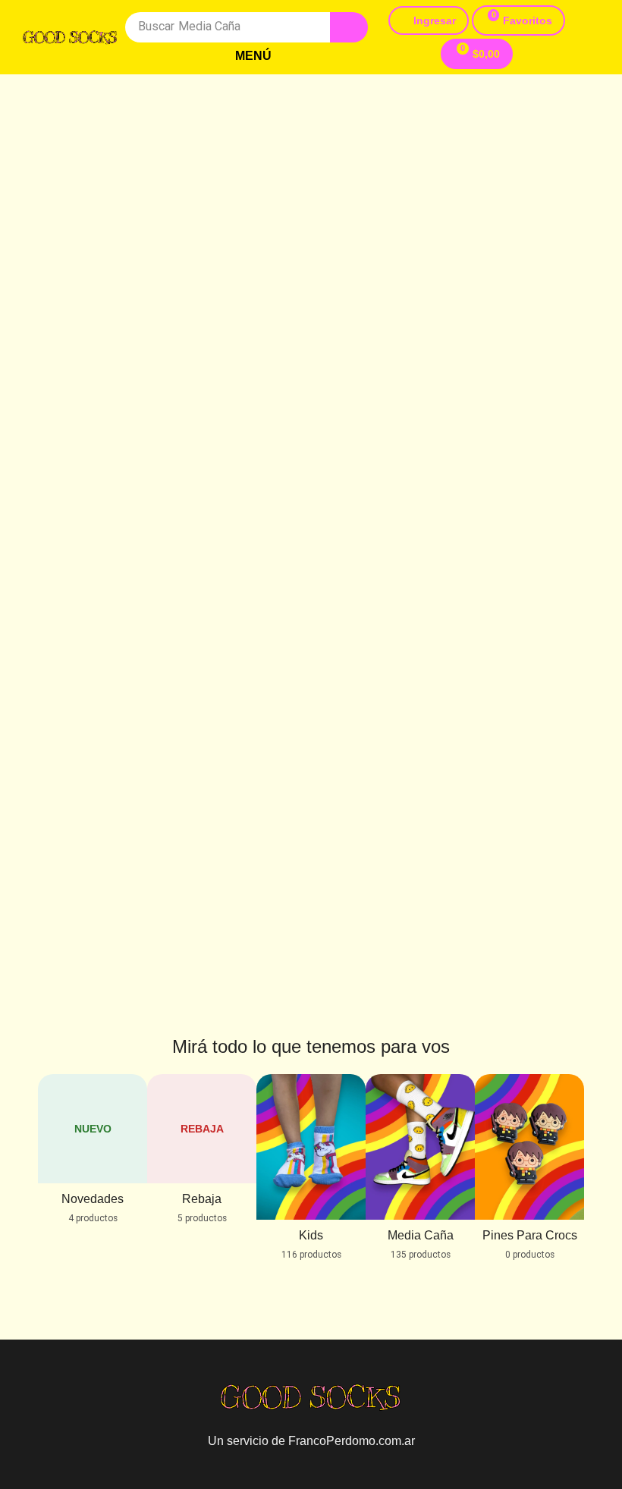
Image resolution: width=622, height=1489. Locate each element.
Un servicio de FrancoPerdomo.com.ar (311, 1440)
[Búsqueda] (349, 27)
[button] (247, 56)
